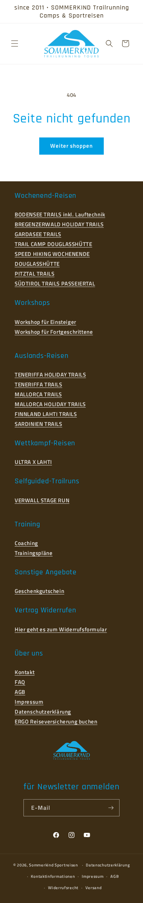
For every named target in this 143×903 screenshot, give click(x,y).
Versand (93, 888)
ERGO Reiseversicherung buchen (56, 721)
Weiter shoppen (71, 145)
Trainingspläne (33, 553)
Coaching (26, 543)
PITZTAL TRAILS (34, 273)
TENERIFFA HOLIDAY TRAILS (50, 374)
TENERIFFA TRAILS (38, 384)
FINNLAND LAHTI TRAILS (46, 414)
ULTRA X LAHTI (33, 462)
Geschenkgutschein (39, 591)
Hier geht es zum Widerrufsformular (61, 629)
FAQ (20, 682)
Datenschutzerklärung (43, 711)
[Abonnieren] (111, 807)
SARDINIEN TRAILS (38, 424)
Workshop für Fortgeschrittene (54, 332)
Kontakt (24, 672)
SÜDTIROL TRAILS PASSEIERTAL (55, 283)
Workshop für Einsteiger (45, 322)
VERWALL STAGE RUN (42, 500)
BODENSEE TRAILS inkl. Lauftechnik (60, 214)
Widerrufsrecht (63, 888)
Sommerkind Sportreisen (53, 865)
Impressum (29, 702)
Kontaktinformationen (53, 876)
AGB (20, 692)
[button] (15, 43)
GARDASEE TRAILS (38, 234)
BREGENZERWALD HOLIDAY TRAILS (59, 224)
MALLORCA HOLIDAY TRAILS (50, 404)
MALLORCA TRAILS (38, 394)
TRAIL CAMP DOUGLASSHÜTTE (53, 244)
